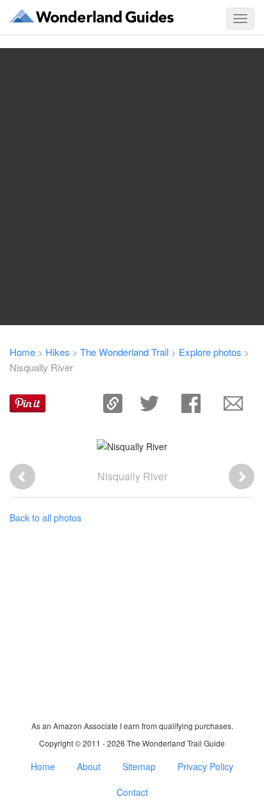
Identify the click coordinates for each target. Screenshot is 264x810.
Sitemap (139, 766)
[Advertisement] (132, 187)
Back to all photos (45, 517)
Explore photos (210, 352)
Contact (132, 792)
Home (22, 352)
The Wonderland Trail (124, 352)
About (89, 766)
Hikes (57, 352)
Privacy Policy (205, 766)
